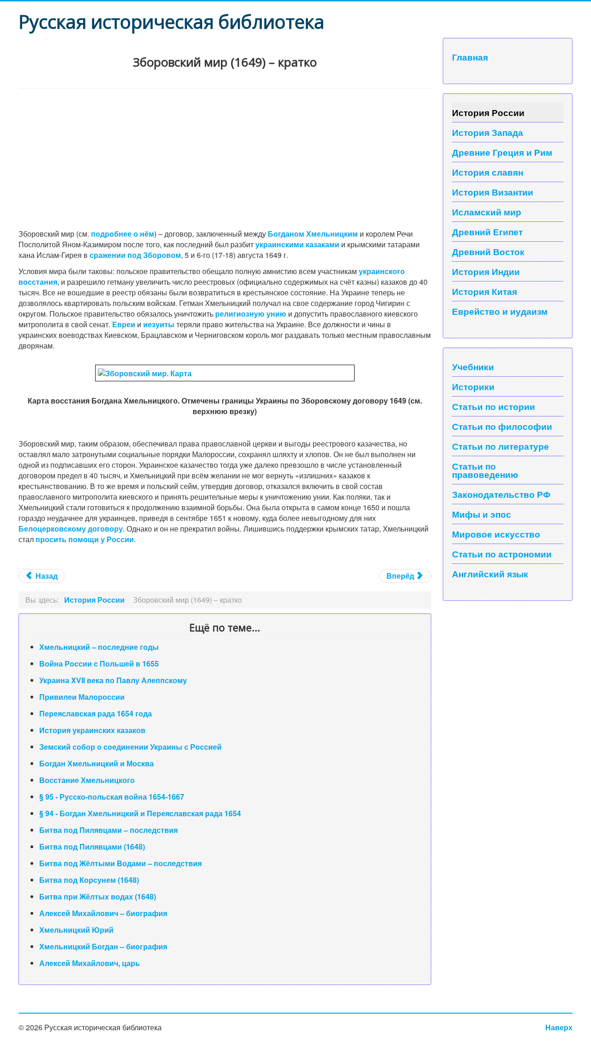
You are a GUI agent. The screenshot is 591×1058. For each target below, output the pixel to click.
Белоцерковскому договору (70, 528)
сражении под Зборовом (135, 255)
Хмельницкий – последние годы (99, 647)
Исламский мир (486, 212)
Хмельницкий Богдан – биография (103, 946)
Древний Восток (488, 251)
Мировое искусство (496, 534)
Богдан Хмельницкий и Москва (96, 763)
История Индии (486, 271)
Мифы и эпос (481, 514)
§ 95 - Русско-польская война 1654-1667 (111, 796)
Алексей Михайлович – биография (103, 913)
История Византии (492, 192)
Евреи (123, 324)
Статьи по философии (502, 426)
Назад (46, 575)
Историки (473, 386)
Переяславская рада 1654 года (95, 713)
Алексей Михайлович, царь (89, 963)
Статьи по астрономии (502, 554)
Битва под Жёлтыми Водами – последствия (120, 863)
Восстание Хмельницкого (87, 780)
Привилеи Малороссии (82, 696)
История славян (487, 172)
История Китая (484, 291)
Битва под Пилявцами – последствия (108, 830)
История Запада (487, 132)
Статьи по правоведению (485, 470)
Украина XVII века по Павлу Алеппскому (113, 680)
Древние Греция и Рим (502, 152)
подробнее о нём (122, 233)
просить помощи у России (85, 539)
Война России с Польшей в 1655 (99, 663)
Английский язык (490, 573)
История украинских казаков (92, 730)
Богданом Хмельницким (313, 233)
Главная (470, 57)
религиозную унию (250, 313)
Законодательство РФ (501, 494)
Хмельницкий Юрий (76, 929)
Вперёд (401, 575)
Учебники (473, 366)
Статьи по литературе (500, 446)
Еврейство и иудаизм (500, 311)
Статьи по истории (493, 406)
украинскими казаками (297, 244)
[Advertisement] (224, 158)
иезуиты (159, 324)
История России (488, 112)
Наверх (559, 1027)
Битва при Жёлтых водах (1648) (97, 896)
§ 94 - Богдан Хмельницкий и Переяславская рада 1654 (140, 813)
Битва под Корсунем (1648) (89, 880)
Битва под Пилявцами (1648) (92, 846)
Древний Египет (487, 231)
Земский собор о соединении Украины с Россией (130, 746)
